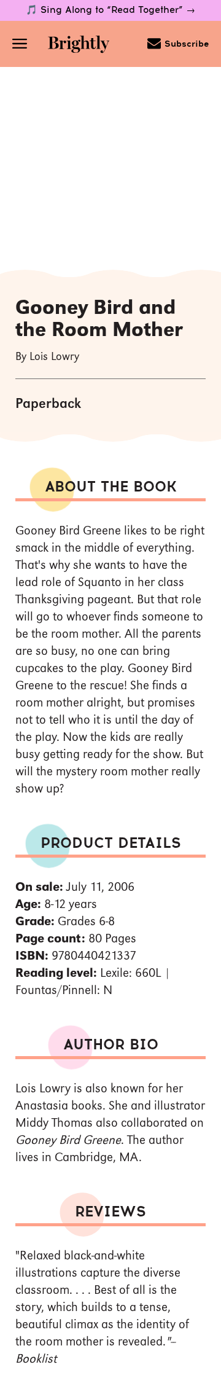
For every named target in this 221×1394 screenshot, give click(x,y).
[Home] (78, 46)
